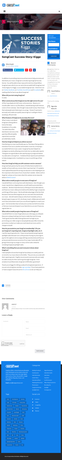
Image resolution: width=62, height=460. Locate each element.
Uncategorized (47, 390)
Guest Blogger (16, 412)
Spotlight (29, 21)
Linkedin (37, 408)
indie (8, 415)
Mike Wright (10, 64)
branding (22, 399)
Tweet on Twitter (20, 70)
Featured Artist (24, 405)
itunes (21, 418)
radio (8, 431)
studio (19, 441)
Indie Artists (54, 133)
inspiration (9, 418)
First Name (51, 41)
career (8, 402)
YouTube (19, 90)
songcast (16, 438)
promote (15, 428)
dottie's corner (9, 405)
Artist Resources (15, 399)
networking (15, 425)
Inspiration (13, 21)
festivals (17, 409)
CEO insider (14, 402)
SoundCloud (26, 90)
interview (15, 418)
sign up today (26, 267)
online (22, 425)
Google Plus (38, 405)
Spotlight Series (35, 390)
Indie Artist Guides (48, 372)
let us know (26, 269)
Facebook (11, 90)
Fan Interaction (35, 372)
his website (37, 90)
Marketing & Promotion (54, 115)
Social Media (9, 438)
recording (14, 431)
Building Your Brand (53, 130)
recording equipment (23, 431)
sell (12, 435)
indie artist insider (15, 415)
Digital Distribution (53, 95)
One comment (7, 286)
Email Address (53, 49)
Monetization (35, 385)
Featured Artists (10, 409)
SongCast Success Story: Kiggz (21, 56)
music (15, 422)
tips (22, 444)
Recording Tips (47, 385)
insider (23, 415)
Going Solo (9, 412)
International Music (36, 380)
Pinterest (37, 411)
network (8, 425)
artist (8, 399)
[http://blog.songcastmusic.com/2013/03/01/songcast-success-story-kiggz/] (23, 43)
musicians (21, 422)
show (17, 435)
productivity (9, 428)
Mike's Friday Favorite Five (50, 382)
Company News (22, 402)
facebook (16, 405)
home (23, 412)
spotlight (22, 438)
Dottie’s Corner (11, 177)
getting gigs (24, 409)
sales (8, 435)
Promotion (22, 428)
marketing (9, 422)
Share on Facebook (8, 70)
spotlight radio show (11, 441)
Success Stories (9, 444)
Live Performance (48, 380)
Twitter (6, 90)
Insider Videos (35, 377)
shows (22, 435)
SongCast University (36, 387)
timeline (16, 444)
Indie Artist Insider (36, 375)
